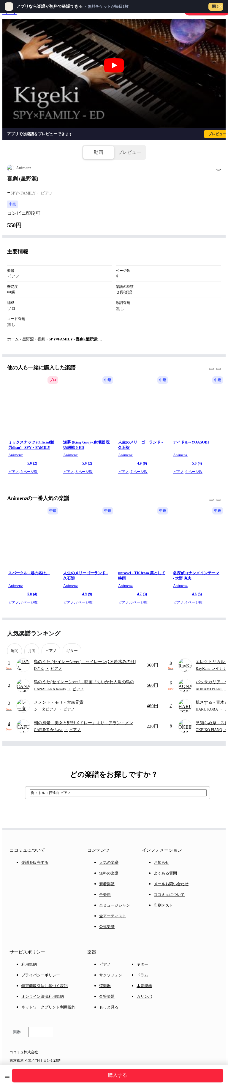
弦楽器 (105, 986)
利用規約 (29, 964)
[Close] (220, 6)
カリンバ (144, 996)
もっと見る (108, 1007)
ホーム (13, 339)
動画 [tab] (98, 152)
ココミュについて (169, 894)
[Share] (218, 170)
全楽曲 (105, 894)
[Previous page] (205, 633)
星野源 (28, 339)
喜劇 (41, 339)
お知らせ (161, 862)
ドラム (142, 975)
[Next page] (215, 633)
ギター (142, 964)
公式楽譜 (107, 926)
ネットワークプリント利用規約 (48, 1007)
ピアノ (105, 964)
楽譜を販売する (34, 862)
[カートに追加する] (7, 1077)
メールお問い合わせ (171, 884)
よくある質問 (165, 873)
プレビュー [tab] (129, 152)
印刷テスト (163, 905)
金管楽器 (107, 996)
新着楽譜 (107, 884)
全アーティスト (112, 916)
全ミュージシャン (114, 905)
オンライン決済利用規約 (42, 996)
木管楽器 (144, 986)
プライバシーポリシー (40, 975)
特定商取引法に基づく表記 (44, 986)
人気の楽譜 (108, 862)
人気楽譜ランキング (34, 633)
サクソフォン (110, 975)
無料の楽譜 (108, 873)
